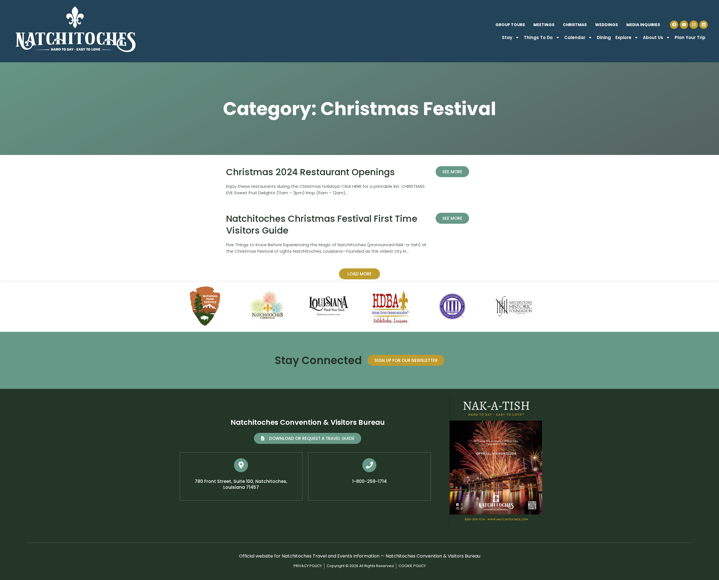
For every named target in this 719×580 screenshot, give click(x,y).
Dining (604, 37)
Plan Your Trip (690, 37)
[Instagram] (694, 24)
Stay (507, 37)
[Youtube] (684, 24)
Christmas (575, 25)
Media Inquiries (643, 25)
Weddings (606, 25)
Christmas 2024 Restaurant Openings (310, 172)
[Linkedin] (703, 24)
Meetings (543, 25)
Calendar (574, 37)
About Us (653, 37)
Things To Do (538, 37)
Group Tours (510, 25)
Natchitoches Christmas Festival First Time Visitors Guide (321, 224)
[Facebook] (674, 24)
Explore (623, 37)
